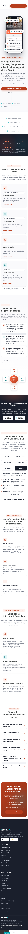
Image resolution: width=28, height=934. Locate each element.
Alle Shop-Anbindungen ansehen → (14, 499)
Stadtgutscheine (5, 847)
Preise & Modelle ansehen (10, 361)
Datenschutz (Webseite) (7, 901)
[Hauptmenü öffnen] (3, 5)
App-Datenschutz (5, 908)
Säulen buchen (5, 868)
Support (3, 890)
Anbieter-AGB (4, 903)
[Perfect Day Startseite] (14, 829)
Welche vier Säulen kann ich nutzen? (11, 733)
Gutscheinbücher (5, 852)
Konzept (3, 883)
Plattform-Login (5, 885)
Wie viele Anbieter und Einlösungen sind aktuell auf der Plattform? (12, 758)
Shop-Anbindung (5, 860)
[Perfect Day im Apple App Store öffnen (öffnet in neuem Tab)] (8, 418)
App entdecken (5, 875)
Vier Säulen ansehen (14, 93)
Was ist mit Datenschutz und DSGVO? (11, 766)
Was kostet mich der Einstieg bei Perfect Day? (12, 725)
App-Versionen (5, 878)
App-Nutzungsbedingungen (8, 906)
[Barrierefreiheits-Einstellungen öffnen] (4, 932)
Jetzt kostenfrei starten (14, 811)
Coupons (3, 855)
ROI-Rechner (4, 880)
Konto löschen (5, 911)
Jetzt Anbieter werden (18, 5)
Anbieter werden (5, 865)
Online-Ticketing (5, 850)
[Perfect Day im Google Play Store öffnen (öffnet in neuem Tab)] (20, 418)
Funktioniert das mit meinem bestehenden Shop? (11, 740)
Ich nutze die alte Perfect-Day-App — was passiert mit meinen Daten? (12, 749)
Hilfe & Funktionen (6, 888)
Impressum (4, 898)
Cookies (7, 933)
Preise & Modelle (5, 863)
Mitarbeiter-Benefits (6, 858)
